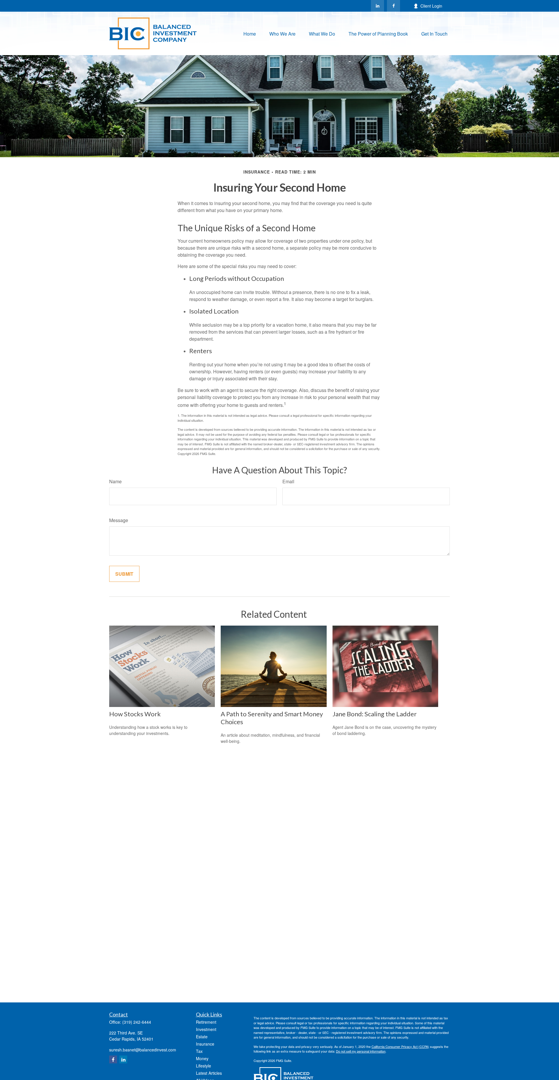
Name (115, 481)
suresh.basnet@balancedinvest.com (142, 1050)
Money (202, 1058)
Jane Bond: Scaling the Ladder (374, 714)
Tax (199, 1051)
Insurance (205, 1044)
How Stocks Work (135, 714)
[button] (249, 33)
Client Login (431, 6)
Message (118, 520)
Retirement (206, 1022)
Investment (206, 1029)
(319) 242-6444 (136, 1022)
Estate (202, 1036)
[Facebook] (393, 6)
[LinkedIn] (377, 6)
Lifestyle (203, 1066)
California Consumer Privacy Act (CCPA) (400, 1046)
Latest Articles (209, 1073)
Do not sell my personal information (360, 1051)
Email (288, 481)
